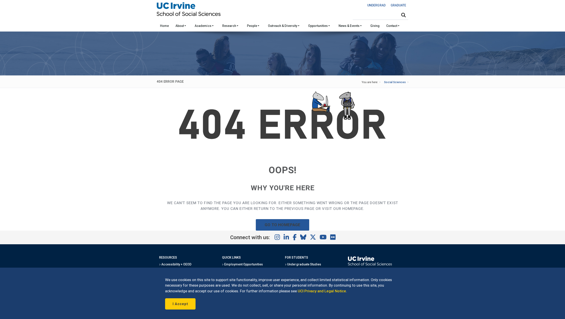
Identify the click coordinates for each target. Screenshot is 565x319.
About (180, 26)
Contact (392, 26)
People (252, 26)
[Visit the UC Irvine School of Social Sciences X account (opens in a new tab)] (313, 237)
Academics (203, 26)
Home (164, 26)
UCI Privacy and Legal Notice (322, 291)
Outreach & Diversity (283, 26)
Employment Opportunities (243, 264)
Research (229, 26)
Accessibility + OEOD (176, 264)
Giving (375, 26)
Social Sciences (394, 82)
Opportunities (318, 26)
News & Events (349, 26)
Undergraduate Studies (303, 264)
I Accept (180, 304)
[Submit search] (403, 15)
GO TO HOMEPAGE (282, 224)
